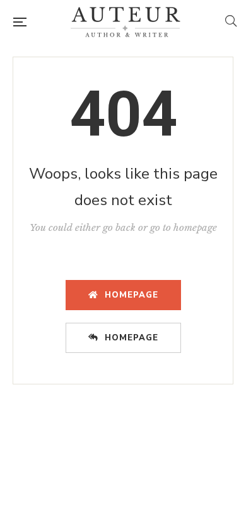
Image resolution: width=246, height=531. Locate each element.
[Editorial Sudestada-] (125, 22)
